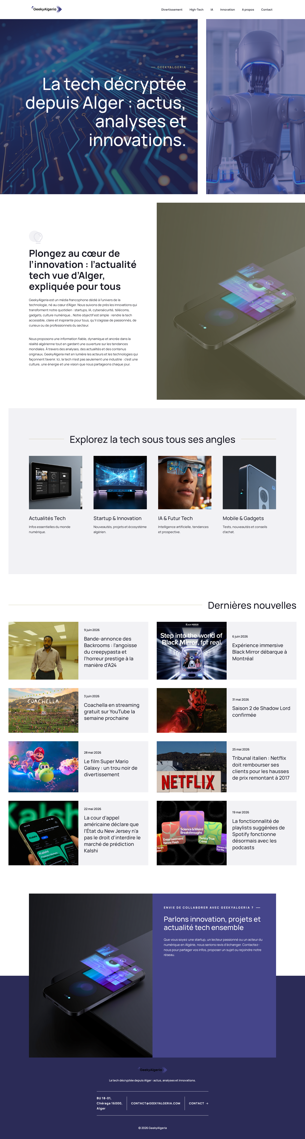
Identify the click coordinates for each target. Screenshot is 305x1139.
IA (212, 9)
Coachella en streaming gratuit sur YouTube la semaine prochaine (111, 711)
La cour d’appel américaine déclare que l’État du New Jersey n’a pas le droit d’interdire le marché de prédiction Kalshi (112, 834)
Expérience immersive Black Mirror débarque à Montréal (259, 652)
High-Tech (197, 9)
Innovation (227, 9)
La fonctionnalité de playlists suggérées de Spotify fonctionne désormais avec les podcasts (258, 834)
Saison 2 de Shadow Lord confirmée (261, 711)
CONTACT (196, 1103)
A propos (248, 9)
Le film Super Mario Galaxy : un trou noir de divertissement (110, 768)
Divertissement (172, 9)
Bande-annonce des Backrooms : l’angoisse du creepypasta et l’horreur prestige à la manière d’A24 (110, 651)
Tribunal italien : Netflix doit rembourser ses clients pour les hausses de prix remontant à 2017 (260, 768)
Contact (267, 9)
